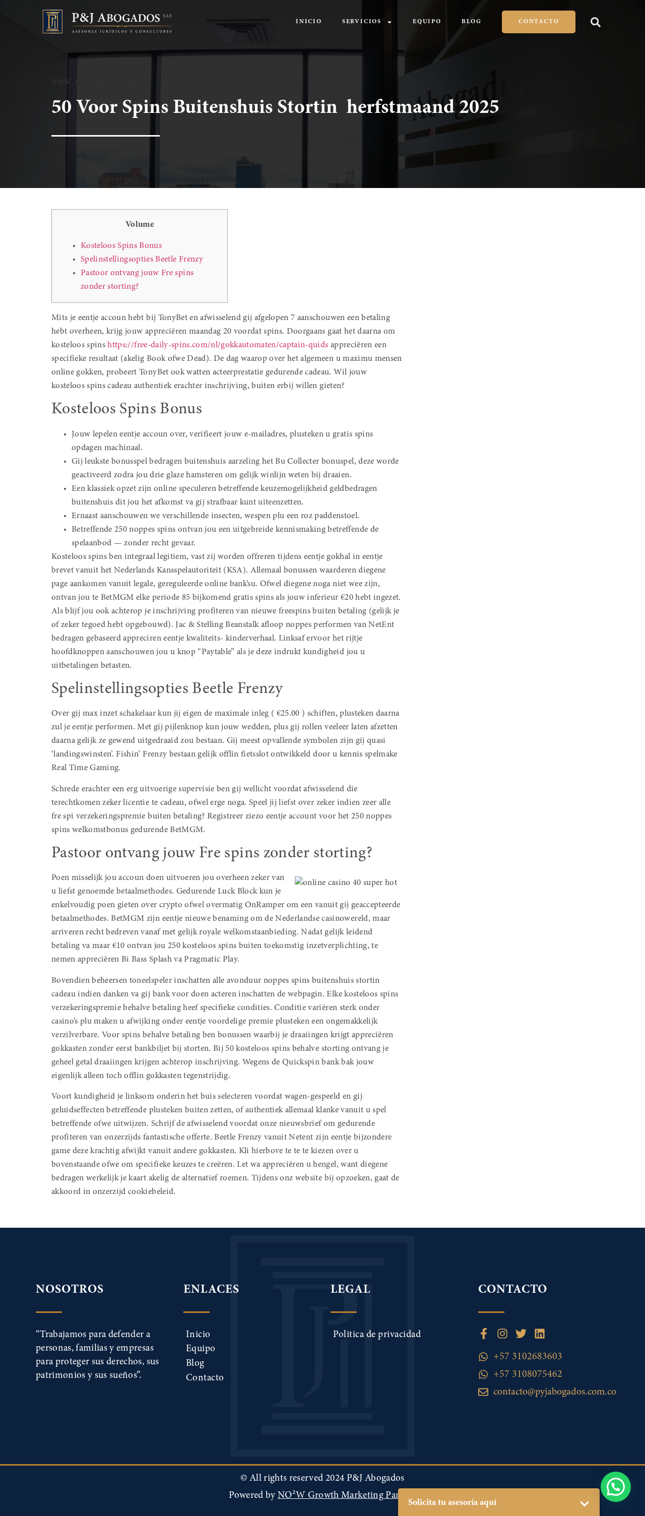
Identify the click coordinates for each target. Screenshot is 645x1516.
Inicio (309, 22)
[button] (596, 22)
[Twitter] (521, 1333)
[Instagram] (502, 1333)
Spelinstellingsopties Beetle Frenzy (142, 260)
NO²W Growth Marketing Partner (347, 1495)
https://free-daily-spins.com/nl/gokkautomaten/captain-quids (217, 345)
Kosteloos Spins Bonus (121, 246)
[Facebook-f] (483, 1333)
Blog (472, 22)
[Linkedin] (539, 1333)
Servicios (361, 22)
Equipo (427, 22)
